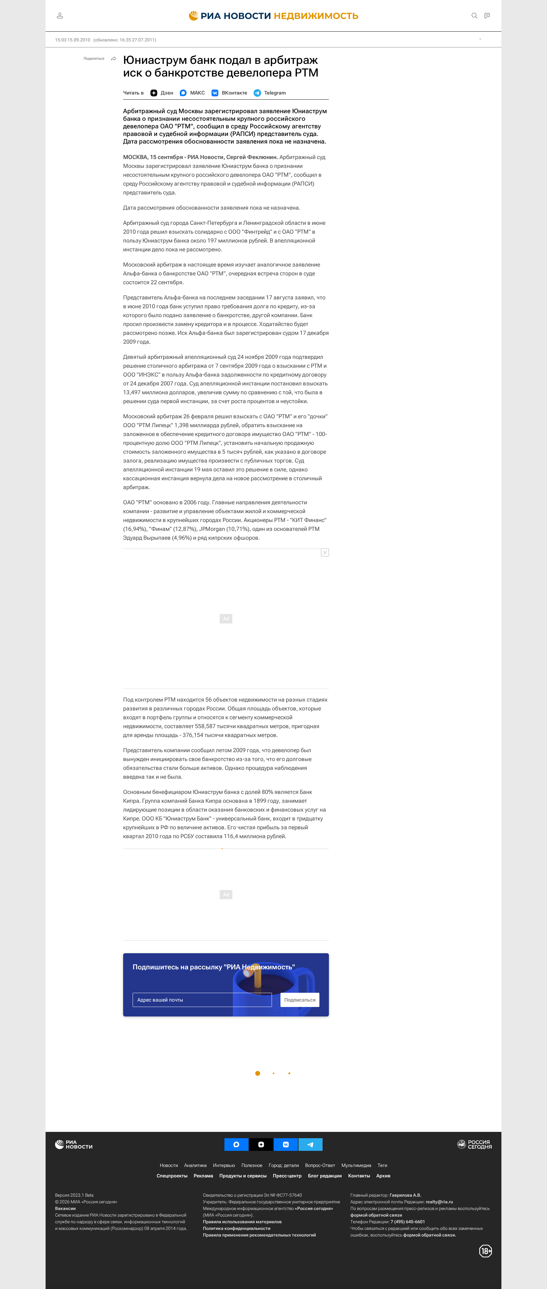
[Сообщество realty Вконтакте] (286, 1144)
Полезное (252, 1165)
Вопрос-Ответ (320, 1165)
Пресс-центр (287, 1176)
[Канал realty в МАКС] (236, 1144)
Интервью (224, 1165)
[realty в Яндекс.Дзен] (261, 1144)
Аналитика (195, 1165)
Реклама (203, 1176)
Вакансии (65, 1208)
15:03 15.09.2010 (72, 39)
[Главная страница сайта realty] (273, 16)
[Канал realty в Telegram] (311, 1144)
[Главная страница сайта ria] (226, 16)
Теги (382, 1165)
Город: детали (284, 1165)
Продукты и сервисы (243, 1176)
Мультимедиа (356, 1165)
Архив (383, 1176)
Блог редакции (325, 1176)
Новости (169, 1165)
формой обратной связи (376, 1215)
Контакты (359, 1176)
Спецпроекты (172, 1176)
